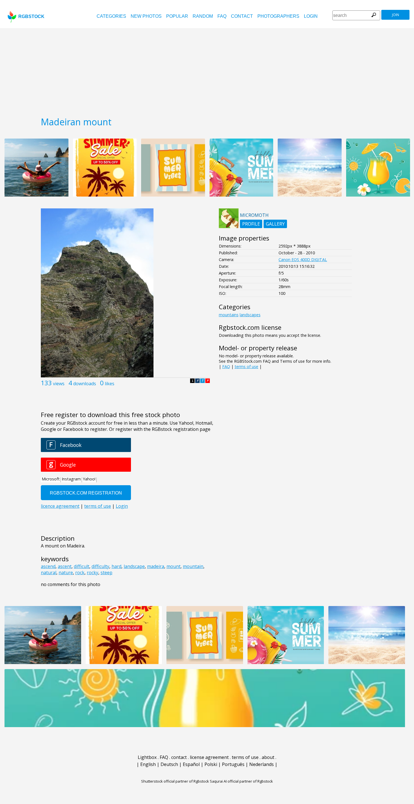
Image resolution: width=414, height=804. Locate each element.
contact (242, 16)
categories (111, 16)
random (203, 16)
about (268, 757)
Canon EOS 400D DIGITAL (303, 259)
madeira (155, 566)
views (58, 383)
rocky (92, 572)
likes (109, 383)
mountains (229, 314)
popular (177, 16)
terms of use (246, 366)
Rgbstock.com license (250, 327)
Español (191, 764)
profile (251, 224)
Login (311, 16)
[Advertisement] (207, 70)
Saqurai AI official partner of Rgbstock (241, 781)
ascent (65, 566)
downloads (84, 383)
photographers (278, 16)
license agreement (209, 757)
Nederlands (261, 764)
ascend (48, 566)
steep (106, 572)
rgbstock (31, 16)
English (148, 764)
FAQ (221, 16)
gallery (275, 224)
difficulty (100, 566)
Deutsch (169, 764)
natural (48, 572)
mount (173, 566)
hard (116, 566)
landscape (134, 566)
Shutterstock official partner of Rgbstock (175, 781)
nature (66, 572)
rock (79, 572)
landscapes (250, 314)
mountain (193, 566)
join (395, 14)
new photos (146, 16)
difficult (81, 566)
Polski (210, 764)
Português (233, 764)
